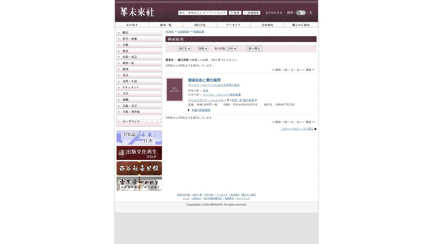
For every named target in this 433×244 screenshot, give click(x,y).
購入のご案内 (249, 194)
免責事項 (229, 198)
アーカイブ (222, 194)
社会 (205, 90)
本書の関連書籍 (200, 110)
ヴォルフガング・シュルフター (207, 100)
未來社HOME (183, 194)
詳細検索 (183, 31)
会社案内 (235, 194)
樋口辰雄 (248, 100)
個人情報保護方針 (213, 198)
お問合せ (196, 198)
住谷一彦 (236, 100)
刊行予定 (209, 194)
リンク (186, 198)
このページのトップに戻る (297, 128)
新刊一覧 (197, 194)
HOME (170, 31)
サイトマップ (243, 198)
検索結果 (198, 31)
